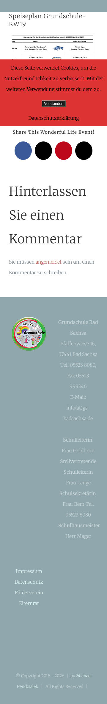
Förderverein (29, 593)
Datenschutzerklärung (53, 118)
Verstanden (53, 103)
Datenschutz (29, 582)
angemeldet (49, 262)
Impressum (29, 571)
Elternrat (29, 603)
